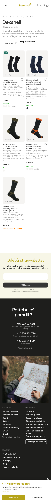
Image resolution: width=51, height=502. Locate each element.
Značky (6, 434)
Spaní (5, 418)
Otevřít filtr (9, 43)
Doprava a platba (34, 418)
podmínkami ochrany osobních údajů (25, 292)
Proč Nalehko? (9, 454)
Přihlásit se (25, 285)
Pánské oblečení (10, 411)
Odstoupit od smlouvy (36, 442)
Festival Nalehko (10, 467)
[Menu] (3, 5)
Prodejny (6, 460)
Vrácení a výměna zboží (37, 424)
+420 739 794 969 (26, 341)
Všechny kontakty (25, 348)
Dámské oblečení (10, 415)
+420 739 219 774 (25, 333)
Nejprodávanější (27, 42)
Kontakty (30, 411)
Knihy (5, 431)
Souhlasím (13, 498)
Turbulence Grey (27, 108)
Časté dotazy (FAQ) (35, 436)
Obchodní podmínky (35, 421)
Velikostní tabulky (11, 437)
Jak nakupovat (33, 415)
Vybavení (6, 424)
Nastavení (5, 492)
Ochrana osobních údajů (34, 432)
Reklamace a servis (35, 427)
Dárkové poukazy (10, 427)
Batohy (5, 421)
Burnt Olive (4, 170)
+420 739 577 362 (25, 324)
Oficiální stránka (10, 27)
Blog (4, 464)
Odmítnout (37, 498)
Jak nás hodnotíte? (11, 457)
